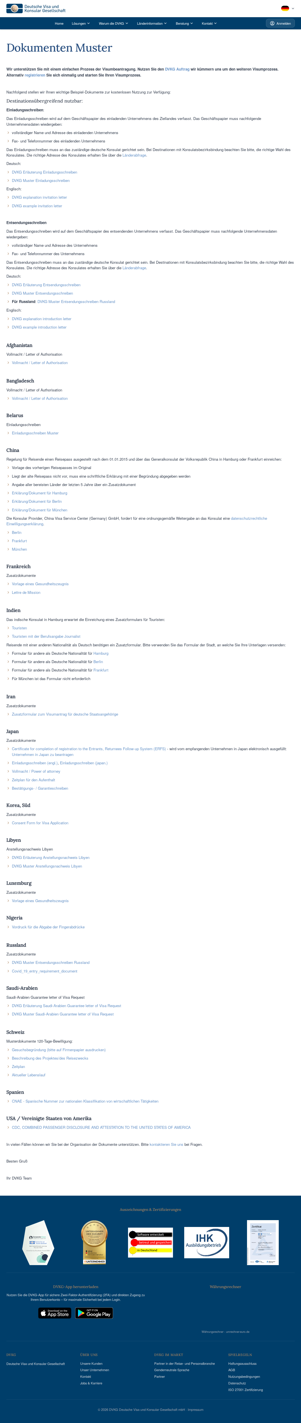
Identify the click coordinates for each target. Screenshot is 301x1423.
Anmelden (284, 23)
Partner (159, 1376)
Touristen (19, 627)
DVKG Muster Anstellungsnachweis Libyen (47, 866)
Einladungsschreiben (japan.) (84, 762)
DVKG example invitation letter (37, 205)
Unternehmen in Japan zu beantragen (42, 754)
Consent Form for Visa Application (40, 822)
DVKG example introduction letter (39, 327)
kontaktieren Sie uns (166, 1144)
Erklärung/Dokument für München (39, 509)
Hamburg (100, 653)
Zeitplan (18, 1066)
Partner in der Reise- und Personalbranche (184, 1363)
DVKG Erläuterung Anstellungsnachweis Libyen (50, 857)
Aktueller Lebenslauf (28, 1074)
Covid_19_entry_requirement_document (44, 971)
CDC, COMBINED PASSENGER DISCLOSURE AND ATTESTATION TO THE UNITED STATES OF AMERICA (101, 1127)
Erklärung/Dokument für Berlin (37, 501)
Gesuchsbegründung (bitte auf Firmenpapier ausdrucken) (59, 1049)
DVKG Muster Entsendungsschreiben (42, 293)
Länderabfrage (134, 155)
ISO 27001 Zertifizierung (245, 1389)
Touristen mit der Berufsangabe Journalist (46, 636)
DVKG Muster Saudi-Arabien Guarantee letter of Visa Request (63, 1014)
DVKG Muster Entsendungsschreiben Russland (76, 301)
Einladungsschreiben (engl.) (35, 762)
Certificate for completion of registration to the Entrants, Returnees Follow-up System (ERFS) (89, 748)
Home (59, 23)
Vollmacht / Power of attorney (36, 771)
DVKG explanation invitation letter (39, 197)
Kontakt (85, 1376)
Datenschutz (237, 1383)
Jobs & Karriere (91, 1383)
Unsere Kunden (91, 1363)
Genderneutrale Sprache (171, 1369)
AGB (231, 1369)
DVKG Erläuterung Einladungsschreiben (44, 172)
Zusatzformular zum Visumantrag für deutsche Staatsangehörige (65, 714)
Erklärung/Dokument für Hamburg (39, 493)
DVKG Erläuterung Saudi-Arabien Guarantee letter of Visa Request (66, 1005)
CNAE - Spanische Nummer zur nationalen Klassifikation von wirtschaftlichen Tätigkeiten (85, 1101)
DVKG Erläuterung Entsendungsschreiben (46, 284)
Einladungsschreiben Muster (35, 433)
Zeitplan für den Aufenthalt (33, 779)
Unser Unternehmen (94, 1369)
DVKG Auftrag (177, 69)
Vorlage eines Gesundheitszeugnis (40, 583)
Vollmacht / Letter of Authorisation (40, 362)
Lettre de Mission (26, 592)
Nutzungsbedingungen (244, 1376)
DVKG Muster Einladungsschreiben (41, 180)
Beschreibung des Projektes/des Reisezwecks (50, 1058)
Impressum (195, 1409)
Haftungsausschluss (242, 1363)
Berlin (16, 532)
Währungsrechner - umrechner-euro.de (225, 1331)
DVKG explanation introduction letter (41, 318)
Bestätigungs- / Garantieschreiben (40, 788)
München (19, 549)
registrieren (35, 75)
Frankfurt (19, 540)
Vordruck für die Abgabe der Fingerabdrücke (48, 926)
